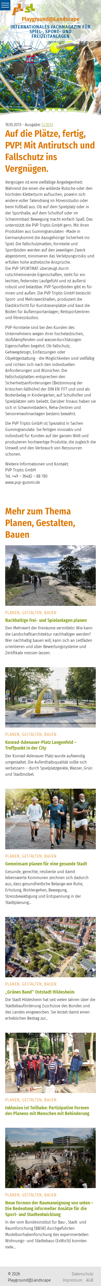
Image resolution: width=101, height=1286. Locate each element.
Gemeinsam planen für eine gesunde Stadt (46, 864)
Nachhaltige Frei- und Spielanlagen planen (46, 620)
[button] (36, 110)
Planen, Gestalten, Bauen (31, 612)
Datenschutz (82, 1274)
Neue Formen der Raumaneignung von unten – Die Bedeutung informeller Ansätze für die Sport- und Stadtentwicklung (49, 1208)
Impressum (72, 1280)
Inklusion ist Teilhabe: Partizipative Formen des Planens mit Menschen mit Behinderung (47, 1111)
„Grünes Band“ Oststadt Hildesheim (40, 992)
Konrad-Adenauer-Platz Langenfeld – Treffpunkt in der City (41, 745)
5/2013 (47, 124)
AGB (89, 1280)
